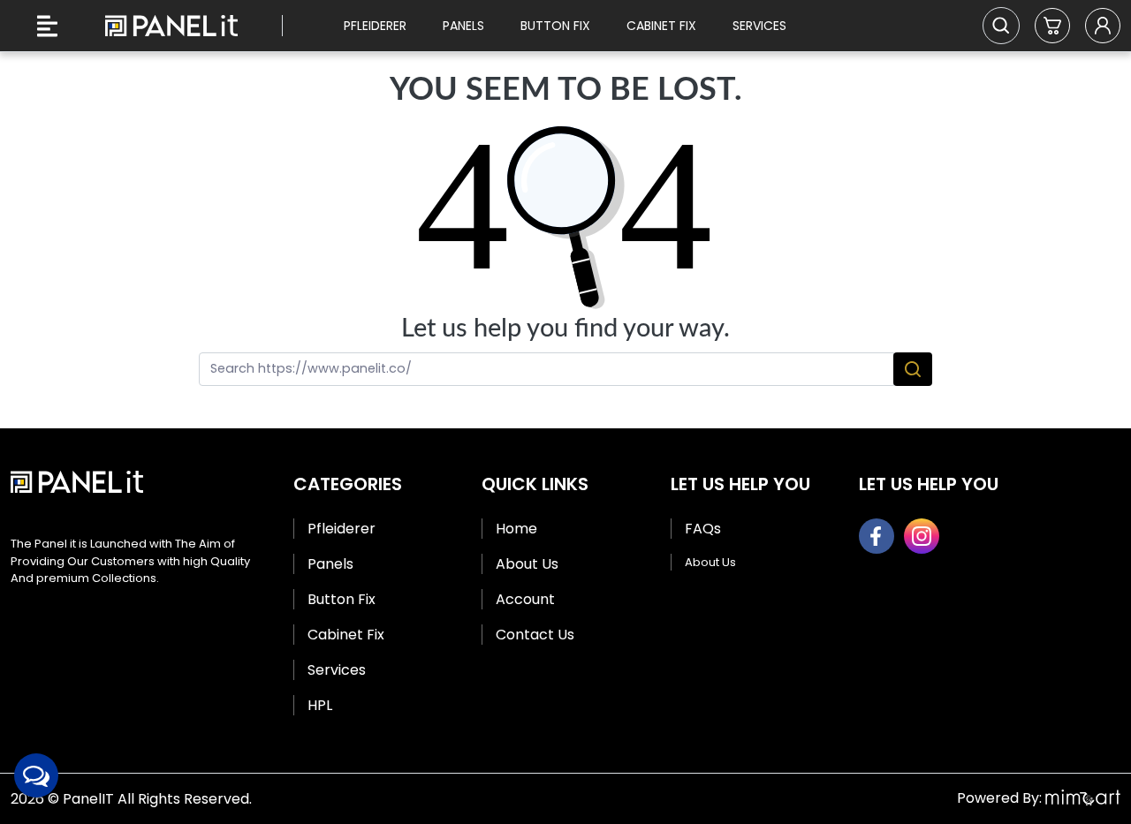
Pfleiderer (375, 25)
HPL (319, 705)
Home (516, 528)
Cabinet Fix (661, 25)
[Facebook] (876, 536)
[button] (1052, 25)
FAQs (703, 528)
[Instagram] (921, 536)
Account (525, 599)
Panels (463, 25)
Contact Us (535, 634)
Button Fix (555, 25)
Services (759, 25)
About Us (527, 564)
